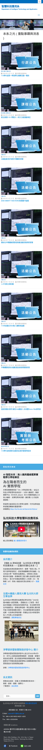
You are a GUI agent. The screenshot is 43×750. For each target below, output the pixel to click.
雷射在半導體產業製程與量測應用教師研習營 (17, 242)
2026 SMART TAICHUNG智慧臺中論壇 (15, 200)
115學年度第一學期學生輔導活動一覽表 (15, 75)
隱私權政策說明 (31, 703)
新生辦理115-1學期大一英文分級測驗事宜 (15, 117)
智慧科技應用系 (19, 7)
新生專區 (3, 113)
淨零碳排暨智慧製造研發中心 (19, 667)
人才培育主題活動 (7, 284)
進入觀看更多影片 (20, 541)
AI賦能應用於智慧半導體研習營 (12, 159)
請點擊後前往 (16, 617)
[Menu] (38, 15)
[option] (21, 24)
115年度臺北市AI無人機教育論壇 (12, 325)
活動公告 (8, 71)
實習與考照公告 (5, 446)
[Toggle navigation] (39, 1)
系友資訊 (14, 686)
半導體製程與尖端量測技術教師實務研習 (15, 367)
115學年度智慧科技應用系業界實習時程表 (16, 451)
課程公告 (8, 113)
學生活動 (3, 71)
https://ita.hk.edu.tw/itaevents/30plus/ (23, 509)
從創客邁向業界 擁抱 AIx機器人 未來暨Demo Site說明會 (21, 409)
